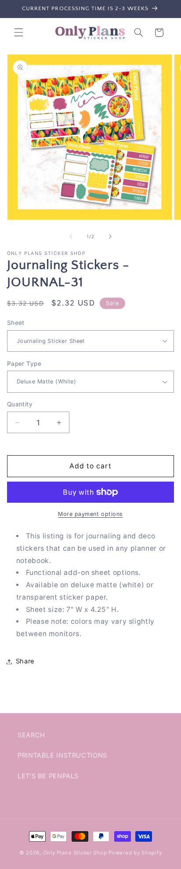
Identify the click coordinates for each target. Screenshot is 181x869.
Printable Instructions (62, 755)
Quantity (20, 404)
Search (31, 735)
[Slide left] (70, 237)
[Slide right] (110, 237)
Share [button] (25, 661)
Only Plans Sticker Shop (75, 853)
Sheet (16, 322)
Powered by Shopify (135, 853)
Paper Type (24, 363)
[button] (18, 32)
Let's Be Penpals (48, 776)
